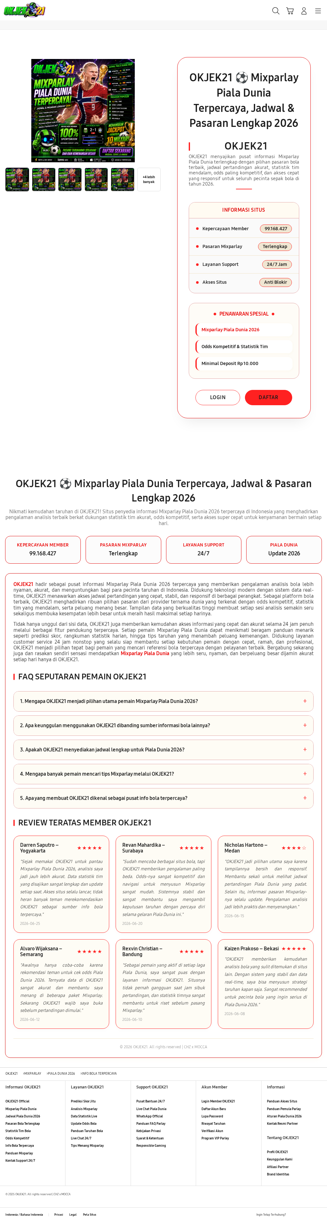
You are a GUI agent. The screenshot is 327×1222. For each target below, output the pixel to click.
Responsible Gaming (151, 1146)
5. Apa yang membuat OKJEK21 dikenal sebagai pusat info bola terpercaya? (163, 798)
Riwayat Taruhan (213, 1124)
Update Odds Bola (83, 1124)
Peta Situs (89, 1214)
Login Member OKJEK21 (218, 1101)
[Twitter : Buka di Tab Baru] (301, 1215)
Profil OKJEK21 (277, 1152)
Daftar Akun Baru (214, 1109)
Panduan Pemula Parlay (284, 1109)
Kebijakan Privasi (148, 1131)
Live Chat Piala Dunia (151, 1109)
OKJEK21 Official (17, 1101)
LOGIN (218, 397)
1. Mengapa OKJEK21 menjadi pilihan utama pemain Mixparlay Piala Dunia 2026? (163, 701)
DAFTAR (268, 397)
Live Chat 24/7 (81, 1138)
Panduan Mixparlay (19, 1153)
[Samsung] (19, 10)
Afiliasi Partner (278, 1167)
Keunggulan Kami (280, 1159)
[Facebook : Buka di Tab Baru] (292, 1215)
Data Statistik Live (84, 1116)
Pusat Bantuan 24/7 (150, 1101)
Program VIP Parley (215, 1138)
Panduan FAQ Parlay (150, 1124)
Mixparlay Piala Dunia (145, 653)
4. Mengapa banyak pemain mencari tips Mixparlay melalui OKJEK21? (163, 774)
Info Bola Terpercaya (19, 1146)
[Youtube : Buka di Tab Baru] (319, 1215)
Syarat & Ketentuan (150, 1138)
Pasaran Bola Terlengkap (22, 1124)
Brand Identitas (278, 1174)
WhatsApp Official (149, 1116)
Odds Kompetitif (17, 1138)
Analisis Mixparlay (84, 1109)
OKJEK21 (23, 584)
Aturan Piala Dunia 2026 (284, 1116)
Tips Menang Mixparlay (87, 1146)
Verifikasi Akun (212, 1131)
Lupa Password (212, 1116)
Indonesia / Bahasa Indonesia (24, 1214)
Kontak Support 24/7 (20, 1161)
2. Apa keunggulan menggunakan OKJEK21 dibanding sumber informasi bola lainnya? (163, 725)
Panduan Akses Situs (282, 1101)
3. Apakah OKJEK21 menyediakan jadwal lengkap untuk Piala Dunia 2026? (163, 750)
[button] (290, 10)
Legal (73, 1214)
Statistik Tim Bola (18, 1131)
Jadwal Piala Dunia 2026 (22, 1116)
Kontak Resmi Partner (282, 1124)
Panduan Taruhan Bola (87, 1131)
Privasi (58, 1214)
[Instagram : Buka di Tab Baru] (310, 1215)
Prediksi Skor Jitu (83, 1101)
